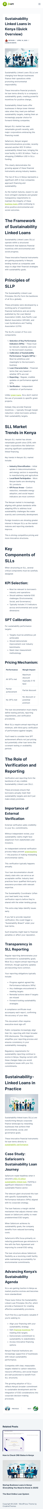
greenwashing (31, 851)
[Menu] (39, 4)
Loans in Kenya (10, 43)
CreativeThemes (9, 1506)
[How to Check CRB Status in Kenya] (21, 1441)
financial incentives (22, 1330)
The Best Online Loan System (16, 1494)
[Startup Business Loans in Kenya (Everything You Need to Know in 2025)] (21, 1470)
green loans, (16, 395)
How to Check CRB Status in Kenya (18, 1455)
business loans (11, 204)
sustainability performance (16, 1144)
